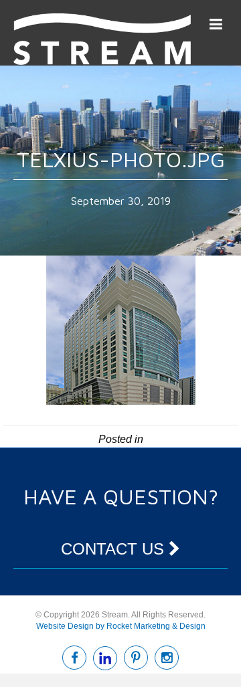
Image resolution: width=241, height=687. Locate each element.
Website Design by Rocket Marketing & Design (121, 626)
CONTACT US (115, 549)
